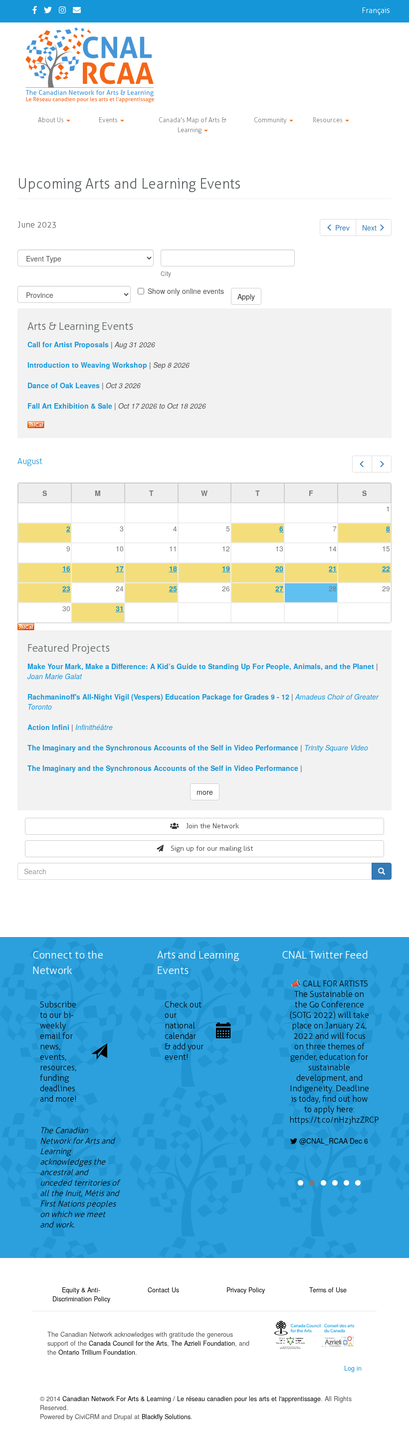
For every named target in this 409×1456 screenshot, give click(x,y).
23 (66, 588)
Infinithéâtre (94, 727)
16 (66, 568)
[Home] (93, 65)
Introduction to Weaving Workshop (87, 365)
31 (120, 608)
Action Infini (48, 727)
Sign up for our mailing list (212, 848)
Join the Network (212, 826)
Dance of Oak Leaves (63, 385)
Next (369, 228)
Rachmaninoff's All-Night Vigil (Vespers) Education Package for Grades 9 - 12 (158, 697)
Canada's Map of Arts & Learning (192, 125)
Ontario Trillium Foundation (96, 1352)
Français (376, 10)
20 (279, 568)
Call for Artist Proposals (68, 344)
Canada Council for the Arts (128, 1343)
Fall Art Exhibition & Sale (69, 406)
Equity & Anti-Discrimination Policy (81, 1294)
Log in (353, 1368)
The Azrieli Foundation (203, 1343)
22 (386, 568)
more (205, 792)
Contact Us (163, 1289)
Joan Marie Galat (54, 676)
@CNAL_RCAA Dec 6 (332, 1141)
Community (271, 120)
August (29, 461)
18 (173, 568)
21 (333, 568)
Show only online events (186, 291)
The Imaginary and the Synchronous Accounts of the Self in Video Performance (162, 747)
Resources (328, 120)
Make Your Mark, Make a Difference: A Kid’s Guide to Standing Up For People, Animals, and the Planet (200, 666)
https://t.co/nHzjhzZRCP (334, 1120)
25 (173, 588)
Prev (342, 228)
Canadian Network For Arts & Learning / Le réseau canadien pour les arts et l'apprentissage (191, 1398)
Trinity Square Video (336, 747)
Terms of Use (328, 1289)
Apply (246, 296)
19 (226, 568)
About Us (51, 120)
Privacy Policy (245, 1289)
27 (279, 588)
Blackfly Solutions (166, 1416)
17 (120, 568)
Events (109, 120)
